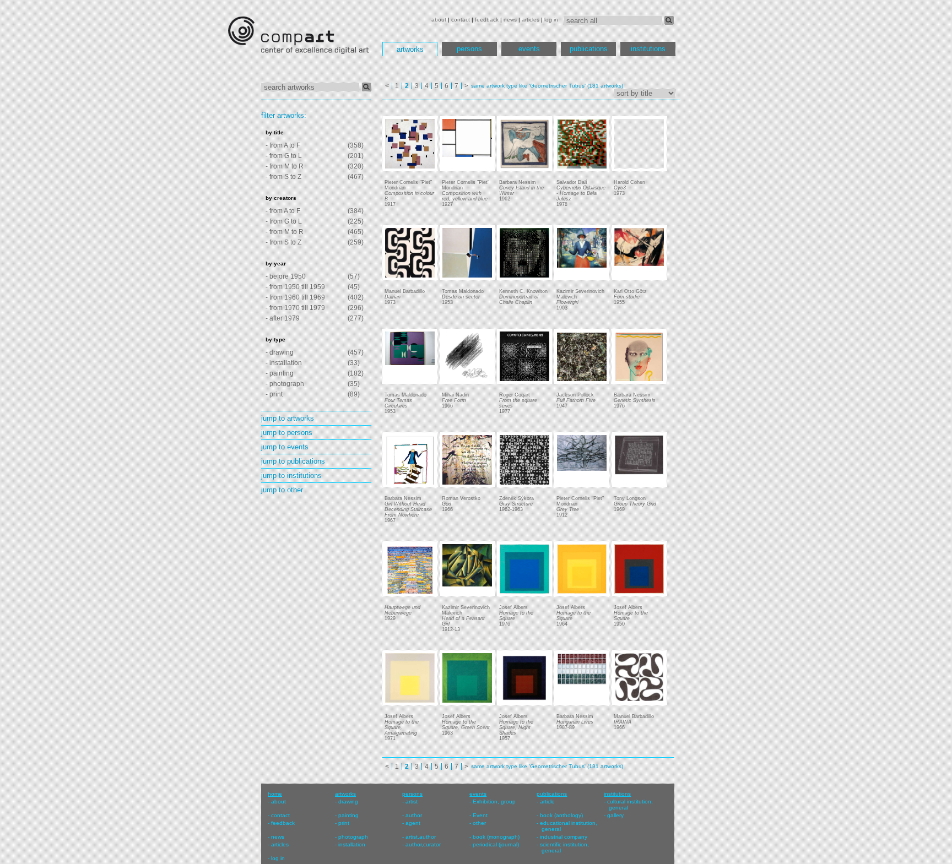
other (479, 823)
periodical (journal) (496, 844)
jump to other (282, 490)
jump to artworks (287, 418)
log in (551, 20)
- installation (284, 363)
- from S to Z (283, 176)
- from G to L (284, 156)
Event (480, 815)
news (510, 20)
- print (274, 394)
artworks (410, 49)
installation (351, 844)
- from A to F (283, 145)
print (343, 823)
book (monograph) (496, 837)
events (529, 49)
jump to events (285, 447)
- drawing (280, 352)
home (275, 794)
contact (460, 20)
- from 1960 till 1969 (295, 297)
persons (469, 49)
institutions (648, 49)
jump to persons (286, 432)
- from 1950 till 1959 (295, 287)
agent (412, 823)
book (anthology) (561, 815)
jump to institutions (291, 475)
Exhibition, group (494, 801)
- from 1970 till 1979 (295, 308)
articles (530, 20)
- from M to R (285, 166)
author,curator (423, 844)
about (438, 20)
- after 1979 (283, 318)
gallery (615, 815)
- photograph (285, 384)
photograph (353, 837)
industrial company (563, 837)
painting (348, 815)
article (547, 801)
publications (589, 49)
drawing (348, 801)
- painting (280, 373)
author (413, 815)
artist (411, 801)
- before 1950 (286, 276)
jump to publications (293, 461)
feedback (487, 20)
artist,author (420, 837)
